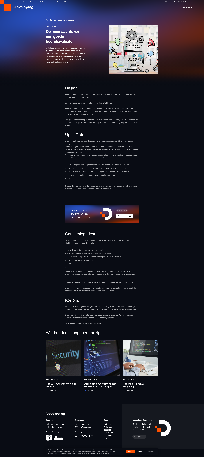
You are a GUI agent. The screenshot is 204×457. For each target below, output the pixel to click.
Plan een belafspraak (143, 424)
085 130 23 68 (180, 1)
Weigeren (140, 451)
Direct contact (123, 216)
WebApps (107, 430)
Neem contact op (188, 7)
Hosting (106, 438)
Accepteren (130, 451)
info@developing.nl (192, 1)
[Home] (47, 20)
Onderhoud (108, 435)
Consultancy (108, 432)
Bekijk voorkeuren (150, 451)
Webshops (108, 427)
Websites (107, 424)
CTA (111, 309)
